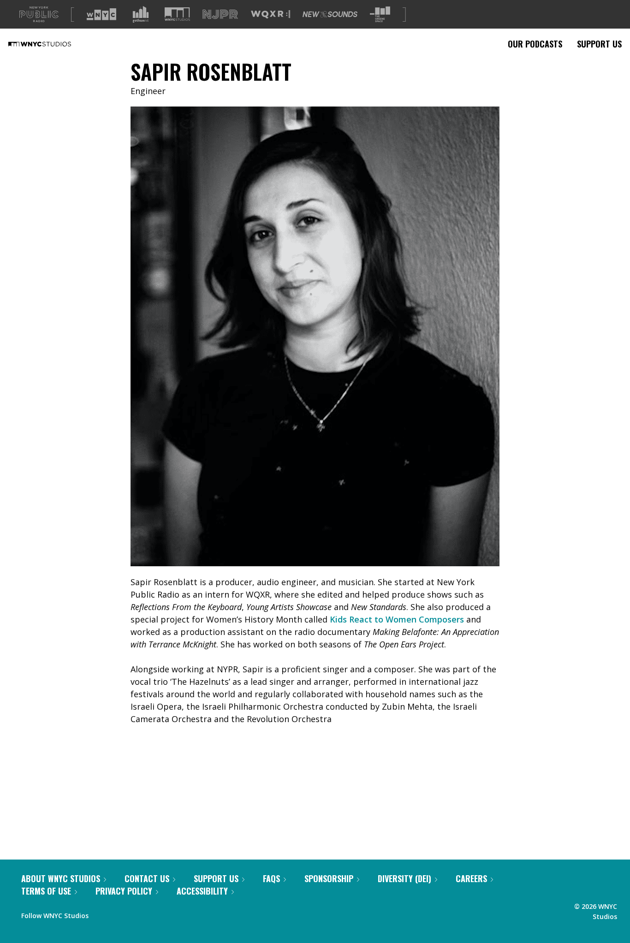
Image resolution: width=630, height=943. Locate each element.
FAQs (271, 878)
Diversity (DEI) (404, 878)
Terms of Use (46, 891)
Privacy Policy (123, 891)
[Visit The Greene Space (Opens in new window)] (380, 14)
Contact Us (147, 878)
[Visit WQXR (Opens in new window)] (270, 14)
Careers (471, 878)
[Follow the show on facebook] (102, 913)
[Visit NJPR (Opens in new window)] (220, 14)
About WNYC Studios (60, 878)
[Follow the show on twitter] (120, 913)
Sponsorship (328, 878)
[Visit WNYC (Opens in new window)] (101, 14)
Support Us (599, 44)
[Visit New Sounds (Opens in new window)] (330, 14)
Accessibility (202, 891)
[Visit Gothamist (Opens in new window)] (140, 14)
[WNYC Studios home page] (51, 44)
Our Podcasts (535, 44)
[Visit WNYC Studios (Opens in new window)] (177, 14)
